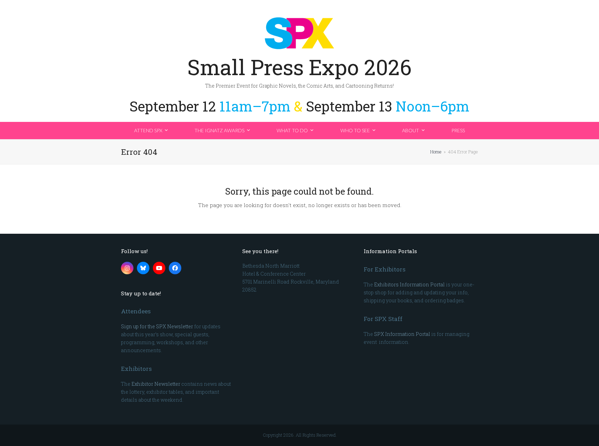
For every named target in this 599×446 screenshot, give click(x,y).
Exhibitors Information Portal (409, 284)
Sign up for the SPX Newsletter (157, 326)
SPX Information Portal (402, 334)
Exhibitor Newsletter (155, 384)
